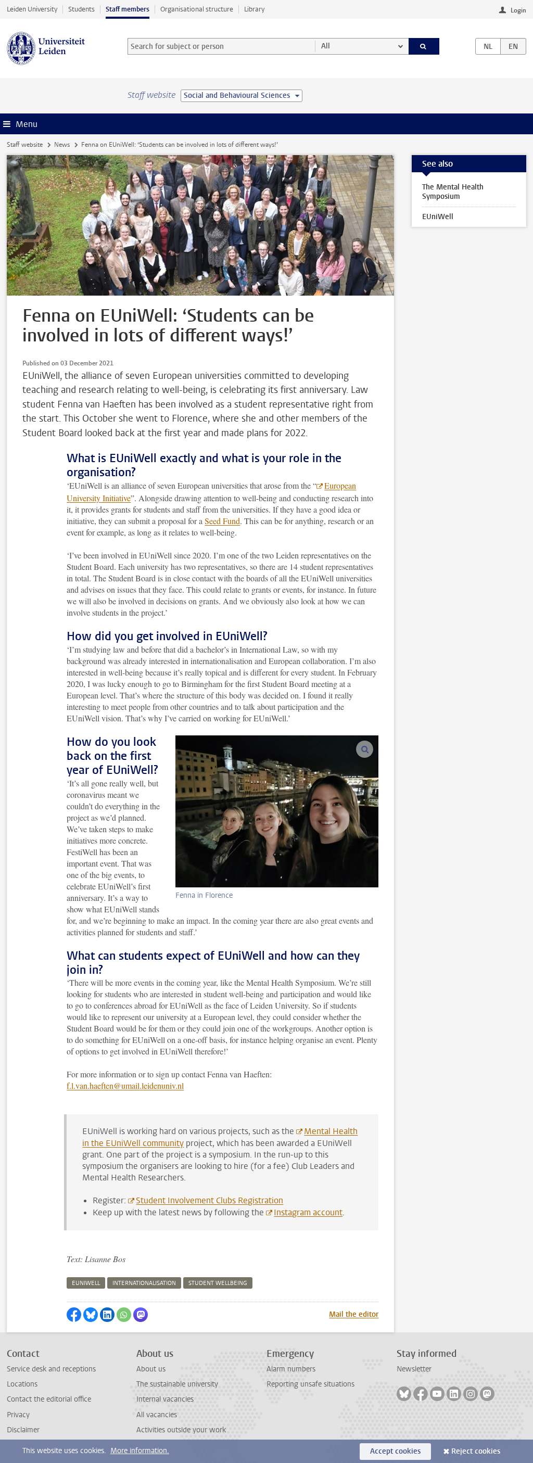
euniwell (86, 1283)
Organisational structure (196, 9)
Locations (22, 1384)
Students (81, 9)
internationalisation (144, 1283)
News (62, 145)
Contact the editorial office (49, 1399)
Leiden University (32, 9)
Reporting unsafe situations (310, 1384)
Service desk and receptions (51, 1369)
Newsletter (414, 1369)
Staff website (25, 145)
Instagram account (308, 1212)
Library (254, 9)
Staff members (127, 9)
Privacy (18, 1415)
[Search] (424, 46)
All (325, 46)
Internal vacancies (165, 1399)
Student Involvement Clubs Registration (209, 1200)
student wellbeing (217, 1283)
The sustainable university (177, 1384)
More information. (139, 1451)
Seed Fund (222, 520)
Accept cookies (395, 1451)
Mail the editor (353, 1314)
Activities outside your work (181, 1430)
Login (518, 10)
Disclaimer (23, 1430)
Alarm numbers (290, 1369)
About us (151, 1369)
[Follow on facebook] (420, 1393)
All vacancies (156, 1415)
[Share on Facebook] (74, 1314)
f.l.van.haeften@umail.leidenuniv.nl (125, 1085)
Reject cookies (475, 1451)
